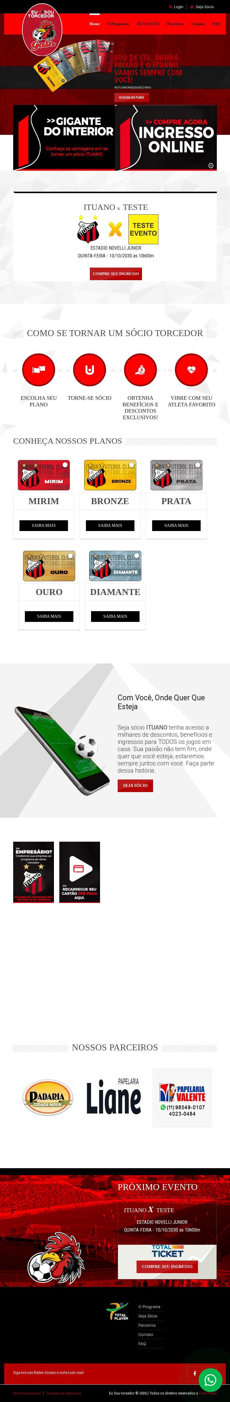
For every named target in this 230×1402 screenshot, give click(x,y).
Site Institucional (27, 1393)
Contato (198, 24)
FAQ (216, 24)
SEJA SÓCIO (148, 24)
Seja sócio (135, 785)
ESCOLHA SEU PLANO (131, 97)
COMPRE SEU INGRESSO (116, 273)
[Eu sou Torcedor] (43, 30)
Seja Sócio (204, 6)
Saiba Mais (44, 525)
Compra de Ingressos (63, 1393)
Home (95, 24)
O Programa (118, 24)
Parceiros (175, 24)
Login (178, 6)
